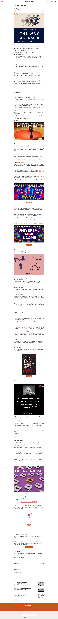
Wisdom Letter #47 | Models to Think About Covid (21, 589)
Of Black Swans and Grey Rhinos (20, 582)
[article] (29, 584)
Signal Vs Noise (16, 329)
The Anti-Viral (16, 464)
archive (25, 534)
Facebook (19, 505)
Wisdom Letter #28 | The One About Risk (20, 583)
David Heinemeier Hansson (30, 327)
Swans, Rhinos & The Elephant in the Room (22, 588)
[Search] (46, 1)
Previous (16, 563)
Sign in (55, 1)
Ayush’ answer (22, 301)
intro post (20, 537)
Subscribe (51, 1)
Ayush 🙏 (17, 8)
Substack (25, 617)
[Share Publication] (47, 1)
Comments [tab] (15, 569)
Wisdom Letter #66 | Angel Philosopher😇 (20, 595)
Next (42, 563)
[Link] (12, 54)
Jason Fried (21, 327)
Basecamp (16, 314)
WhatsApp (37, 503)
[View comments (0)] (17, 11)
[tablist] (17, 569)
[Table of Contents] (1, 309)
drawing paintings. (20, 162)
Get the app (33, 615)
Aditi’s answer (16, 301)
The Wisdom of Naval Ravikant (20, 594)
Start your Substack (27, 615)
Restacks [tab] (19, 569)
